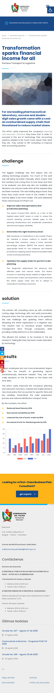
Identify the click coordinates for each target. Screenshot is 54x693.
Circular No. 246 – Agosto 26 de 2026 (20, 654)
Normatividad (8, 683)
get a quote (25, 494)
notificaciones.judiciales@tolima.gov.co (19, 549)
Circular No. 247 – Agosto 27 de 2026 (20, 630)
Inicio (4, 35)
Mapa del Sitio (8, 678)
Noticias (33, 678)
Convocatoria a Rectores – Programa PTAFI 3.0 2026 (24, 642)
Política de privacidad (39, 683)
